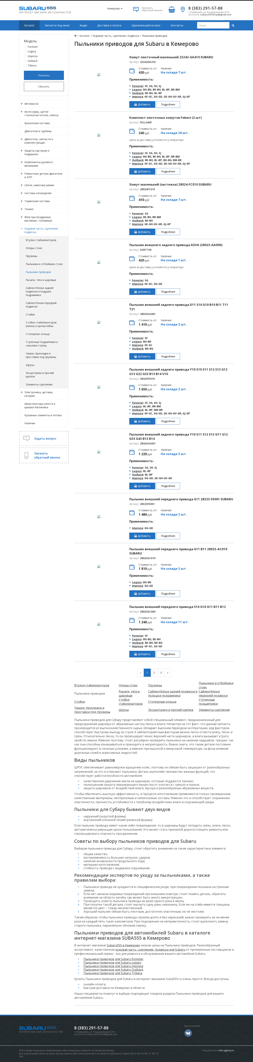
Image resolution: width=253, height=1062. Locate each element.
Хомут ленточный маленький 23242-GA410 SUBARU (171, 57)
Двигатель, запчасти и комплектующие (38, 140)
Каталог (29, 25)
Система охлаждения (37, 193)
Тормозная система (37, 201)
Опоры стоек (34, 248)
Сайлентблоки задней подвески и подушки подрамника (39, 291)
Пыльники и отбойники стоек (44, 264)
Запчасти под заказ (57, 25)
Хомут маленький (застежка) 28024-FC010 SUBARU (170, 184)
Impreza (32, 56)
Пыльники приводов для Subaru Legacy (112, 962)
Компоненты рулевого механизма (38, 163)
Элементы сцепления (39, 384)
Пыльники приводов (38, 272)
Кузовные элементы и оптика (43, 415)
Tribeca (32, 65)
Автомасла (31, 103)
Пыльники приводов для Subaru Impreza (113, 966)
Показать (44, 75)
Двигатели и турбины (37, 131)
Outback (33, 61)
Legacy (32, 51)
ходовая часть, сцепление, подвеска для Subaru (150, 950)
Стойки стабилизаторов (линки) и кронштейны (41, 324)
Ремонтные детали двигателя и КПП (43, 175)
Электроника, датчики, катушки (38, 393)
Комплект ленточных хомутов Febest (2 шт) (165, 117)
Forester (33, 46)
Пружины (31, 256)
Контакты (177, 25)
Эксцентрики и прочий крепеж (170, 710)
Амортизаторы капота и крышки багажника (39, 405)
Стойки (30, 314)
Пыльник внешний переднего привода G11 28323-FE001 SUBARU (181, 499)
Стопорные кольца (38, 334)
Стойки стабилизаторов (131, 702)
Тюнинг (29, 209)
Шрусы (30, 365)
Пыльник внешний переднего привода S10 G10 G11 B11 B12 (177, 607)
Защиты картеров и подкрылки (36, 152)
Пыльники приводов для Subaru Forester (114, 959)
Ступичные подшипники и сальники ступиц (42, 343)
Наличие (29, 423)
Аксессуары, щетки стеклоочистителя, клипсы (41, 113)
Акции (83, 25)
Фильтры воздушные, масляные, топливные (38, 218)
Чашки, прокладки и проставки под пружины (41, 355)
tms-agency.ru (226, 1050)
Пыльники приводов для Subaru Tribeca (113, 973)
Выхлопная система (37, 123)
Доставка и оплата (109, 25)
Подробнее (168, 104)
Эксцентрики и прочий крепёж (40, 374)
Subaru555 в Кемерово (123, 945)
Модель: (30, 41)
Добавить (143, 104)
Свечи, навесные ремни (39, 185)
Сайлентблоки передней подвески (41, 304)
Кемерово (113, 8)
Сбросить (43, 86)
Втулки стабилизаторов (41, 240)
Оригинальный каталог (146, 25)
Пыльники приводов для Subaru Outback (113, 970)
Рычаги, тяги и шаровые (41, 280)
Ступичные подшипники (208, 702)
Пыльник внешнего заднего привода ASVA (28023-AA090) (175, 245)
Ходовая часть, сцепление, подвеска (41, 230)
